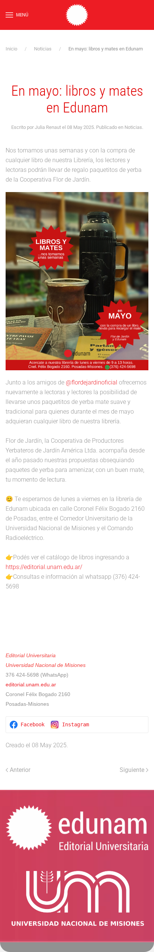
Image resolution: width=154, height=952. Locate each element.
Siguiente (132, 769)
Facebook (32, 724)
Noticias (133, 127)
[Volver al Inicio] (77, 15)
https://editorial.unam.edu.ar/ (44, 567)
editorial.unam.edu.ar (32, 684)
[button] (17, 15)
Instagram (75, 724)
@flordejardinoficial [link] (91, 382)
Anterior (20, 769)
